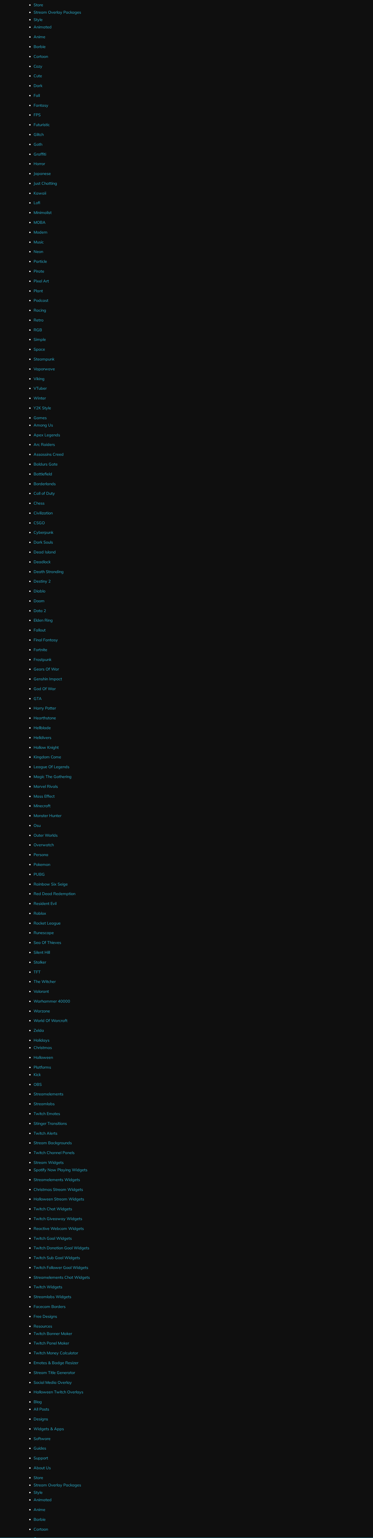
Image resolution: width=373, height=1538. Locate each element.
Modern (40, 232)
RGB (38, 329)
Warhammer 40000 (52, 1001)
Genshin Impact (48, 678)
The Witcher (45, 981)
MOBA (40, 222)
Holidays (41, 1040)
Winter (40, 398)
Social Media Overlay (53, 1382)
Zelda (39, 1030)
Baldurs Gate (46, 464)
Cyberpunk (43, 532)
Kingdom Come (47, 757)
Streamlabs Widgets (52, 1296)
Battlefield (43, 474)
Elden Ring (43, 620)
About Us (42, 1467)
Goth (38, 144)
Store (38, 4)
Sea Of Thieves (47, 942)
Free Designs (45, 1316)
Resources (43, 1326)
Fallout (40, 630)
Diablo (39, 591)
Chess (39, 503)
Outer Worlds (46, 835)
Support (41, 1458)
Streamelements (48, 1094)
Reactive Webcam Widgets (59, 1228)
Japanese (42, 173)
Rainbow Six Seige (51, 884)
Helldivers (42, 737)
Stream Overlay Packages (57, 12)
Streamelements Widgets (57, 1179)
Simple (40, 339)
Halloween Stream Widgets (59, 1199)
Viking (39, 378)
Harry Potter (45, 708)
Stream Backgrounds (53, 1142)
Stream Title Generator (54, 1372)
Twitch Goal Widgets (53, 1238)
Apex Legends (47, 435)
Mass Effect (44, 796)
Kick (37, 1074)
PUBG (39, 874)
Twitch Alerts (45, 1133)
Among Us (43, 425)
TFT (37, 972)
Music (39, 242)
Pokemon (42, 864)
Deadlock (42, 561)
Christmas (43, 1047)
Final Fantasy (46, 639)
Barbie (40, 46)
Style (38, 19)
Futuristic (42, 124)
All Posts (41, 1409)
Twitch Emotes (47, 1113)
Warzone (42, 1011)
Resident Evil (45, 903)
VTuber (40, 388)
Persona (41, 854)
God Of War (45, 688)
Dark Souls (43, 542)
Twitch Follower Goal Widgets (61, 1267)
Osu (37, 825)
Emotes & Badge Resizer (56, 1362)
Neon (38, 251)
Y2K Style (42, 408)
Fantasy (41, 105)
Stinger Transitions (50, 1123)
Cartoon (41, 56)
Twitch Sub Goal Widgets (57, 1257)
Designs (41, 1419)
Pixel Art (41, 281)
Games (40, 417)
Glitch (39, 134)
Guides (40, 1448)
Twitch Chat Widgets (53, 1208)
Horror (39, 163)
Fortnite (40, 649)
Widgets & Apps (49, 1428)
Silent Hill (42, 952)
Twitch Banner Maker (53, 1333)
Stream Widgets (49, 1162)
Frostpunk (42, 659)
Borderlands (45, 483)
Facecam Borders (50, 1306)
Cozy (38, 66)
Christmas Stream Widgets (58, 1189)
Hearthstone (45, 718)
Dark (38, 85)
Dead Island (45, 552)
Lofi (37, 202)
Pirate (39, 271)
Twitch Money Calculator (56, 1353)
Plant (38, 290)
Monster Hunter (47, 815)
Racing (40, 310)
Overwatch (44, 844)
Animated (43, 27)
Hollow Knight (46, 747)
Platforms (42, 1067)
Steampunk (44, 359)
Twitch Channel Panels (54, 1152)
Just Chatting (45, 183)
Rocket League (47, 923)
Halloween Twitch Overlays (58, 1392)
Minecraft (42, 805)
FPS (37, 114)
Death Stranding (49, 571)
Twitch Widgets (48, 1286)
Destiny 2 (42, 581)
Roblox (40, 913)
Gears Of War (46, 669)
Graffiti (40, 154)
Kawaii (40, 193)
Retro (38, 320)
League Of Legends (51, 766)
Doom (39, 600)
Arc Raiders (44, 444)
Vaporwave (44, 368)
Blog (38, 1401)
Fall (37, 95)
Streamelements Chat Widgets (62, 1277)
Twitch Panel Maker (51, 1343)
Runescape (44, 932)
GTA (38, 698)
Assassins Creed (49, 454)
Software (42, 1438)
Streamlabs (44, 1103)
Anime (39, 36)
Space (39, 349)
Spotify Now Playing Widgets (60, 1169)
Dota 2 (40, 610)
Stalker (40, 962)
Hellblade (42, 727)
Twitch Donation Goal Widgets (61, 1247)
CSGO (39, 522)
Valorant (41, 991)
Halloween (43, 1057)
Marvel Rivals (46, 786)
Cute (38, 75)
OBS (38, 1084)
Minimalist (43, 212)
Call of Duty (44, 493)
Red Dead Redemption (54, 893)
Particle (40, 261)
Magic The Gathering (53, 776)
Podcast (41, 300)
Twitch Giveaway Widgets (58, 1218)
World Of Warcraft (50, 1020)
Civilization (43, 513)
